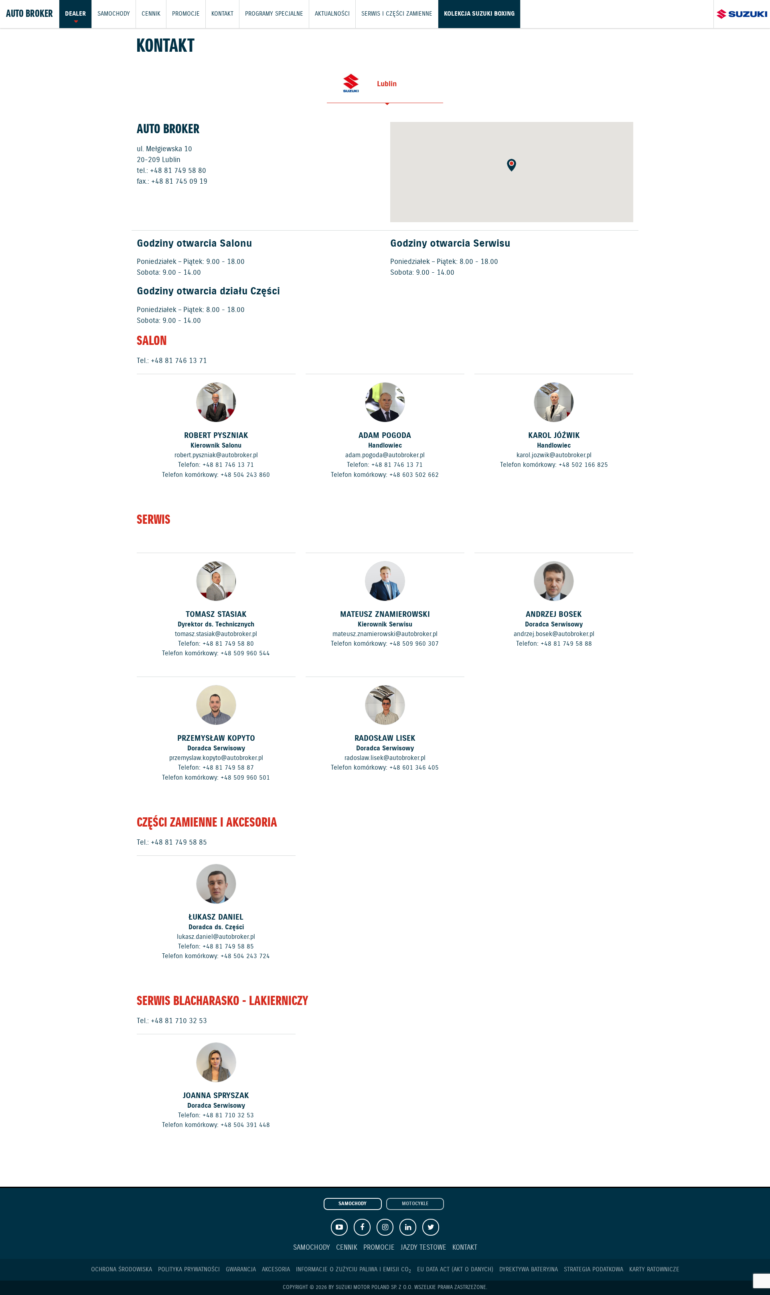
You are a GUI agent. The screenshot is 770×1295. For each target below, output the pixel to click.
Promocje (186, 14)
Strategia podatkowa (593, 1269)
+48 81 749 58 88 (566, 643)
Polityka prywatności (189, 1269)
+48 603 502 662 (414, 474)
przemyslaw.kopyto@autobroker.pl (216, 758)
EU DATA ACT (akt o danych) (455, 1269)
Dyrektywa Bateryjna (528, 1269)
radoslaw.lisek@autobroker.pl (385, 758)
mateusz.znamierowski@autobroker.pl (385, 634)
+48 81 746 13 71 (179, 361)
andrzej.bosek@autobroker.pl (554, 634)
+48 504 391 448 (245, 1125)
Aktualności (332, 14)
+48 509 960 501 (245, 777)
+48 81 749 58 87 (228, 767)
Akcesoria (276, 1269)
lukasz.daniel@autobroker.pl (216, 936)
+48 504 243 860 (245, 474)
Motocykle (415, 1204)
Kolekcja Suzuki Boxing (479, 14)
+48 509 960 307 (414, 643)
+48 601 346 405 (414, 767)
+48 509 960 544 (245, 653)
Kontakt (222, 14)
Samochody (113, 14)
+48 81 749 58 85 (179, 842)
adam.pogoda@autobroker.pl (385, 455)
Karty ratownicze (654, 1269)
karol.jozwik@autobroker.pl (554, 455)
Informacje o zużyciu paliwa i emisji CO (353, 1269)
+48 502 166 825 (583, 464)
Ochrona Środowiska (121, 1269)
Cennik (151, 14)
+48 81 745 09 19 (179, 181)
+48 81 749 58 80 (178, 171)
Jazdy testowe (423, 1247)
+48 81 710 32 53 (179, 1021)
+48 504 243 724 (245, 956)
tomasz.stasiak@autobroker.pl (216, 634)
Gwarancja (241, 1269)
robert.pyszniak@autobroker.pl (216, 455)
